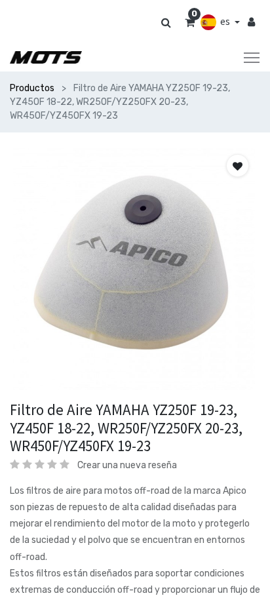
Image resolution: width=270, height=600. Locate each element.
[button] (237, 165)
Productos (32, 88)
